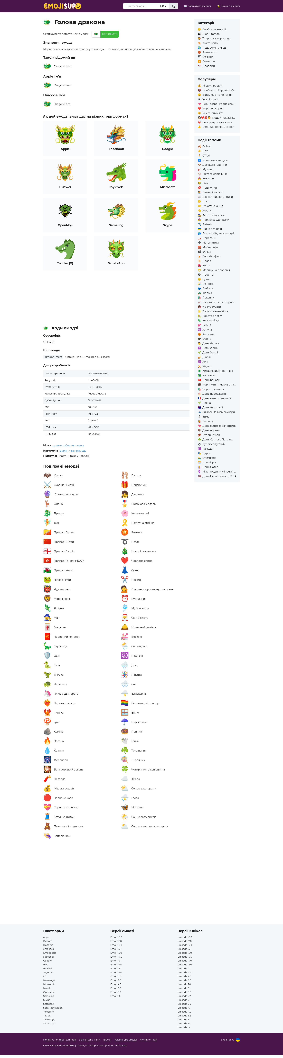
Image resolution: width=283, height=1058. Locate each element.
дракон (58, 445)
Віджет (107, 1039)
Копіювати (109, 34)
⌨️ (197, 6)
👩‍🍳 (228, 6)
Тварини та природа (72, 450)
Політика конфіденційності (59, 1039)
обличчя (69, 445)
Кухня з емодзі (148, 1039)
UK (162, 6)
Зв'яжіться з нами (89, 1039)
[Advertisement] (116, 297)
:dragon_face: (53, 356)
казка (80, 445)
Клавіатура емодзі (126, 1039)
